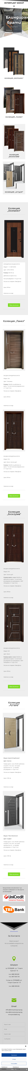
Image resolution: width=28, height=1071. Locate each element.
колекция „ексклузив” (14, 156)
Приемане (14, 1055)
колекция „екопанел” (14, 78)
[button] (25, 1046)
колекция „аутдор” (14, 192)
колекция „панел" (14, 117)
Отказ (14, 1059)
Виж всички (14, 305)
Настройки (14, 1063)
